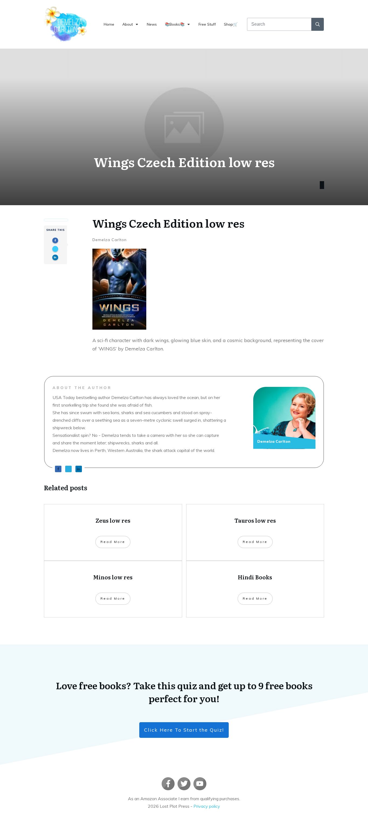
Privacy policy (206, 806)
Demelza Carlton (109, 239)
